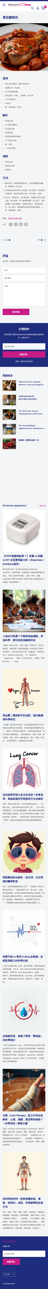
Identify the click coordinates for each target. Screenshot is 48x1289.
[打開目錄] (4, 5)
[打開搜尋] (32, 8)
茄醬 (16, 218)
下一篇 (40, 240)
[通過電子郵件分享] (26, 224)
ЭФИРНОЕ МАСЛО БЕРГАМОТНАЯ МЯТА (28, 397)
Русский (7, 1274)
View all (42, 506)
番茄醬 (10, 218)
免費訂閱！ (24, 354)
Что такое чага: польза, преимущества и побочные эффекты (30, 412)
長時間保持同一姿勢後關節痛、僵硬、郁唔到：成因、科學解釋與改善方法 (23, 1202)
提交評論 (16, 312)
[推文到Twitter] (21, 224)
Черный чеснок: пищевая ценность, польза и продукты (31, 383)
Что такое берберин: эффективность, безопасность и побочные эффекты (32, 426)
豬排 (20, 218)
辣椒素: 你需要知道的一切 (29, 440)
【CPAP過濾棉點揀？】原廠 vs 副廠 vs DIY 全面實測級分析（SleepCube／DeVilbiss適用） (24, 559)
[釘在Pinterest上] (16, 224)
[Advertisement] (24, 479)
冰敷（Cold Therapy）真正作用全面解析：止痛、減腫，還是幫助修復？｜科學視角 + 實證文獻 (23, 1119)
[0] (43, 8)
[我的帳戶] (37, 8)
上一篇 (8, 240)
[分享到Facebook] (11, 224)
